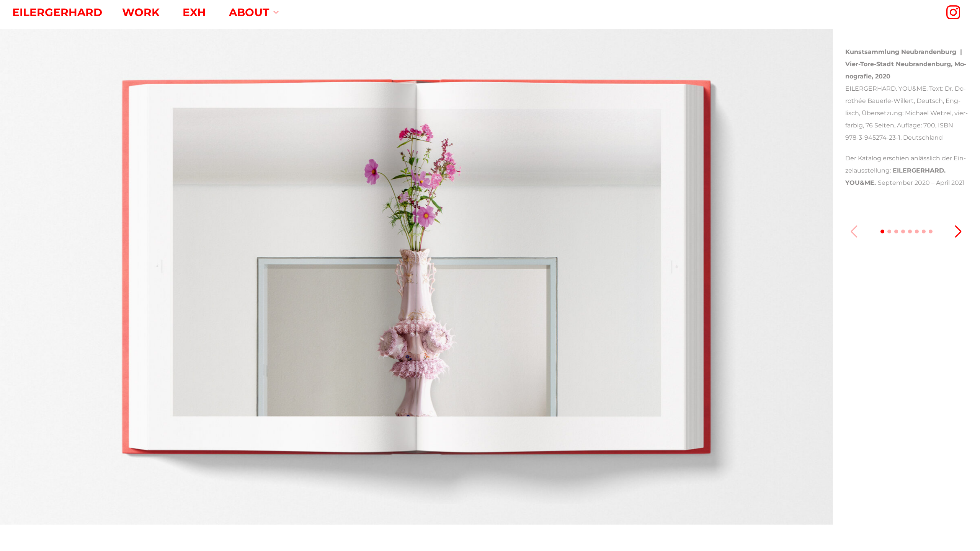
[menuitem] (141, 12)
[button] (882, 231)
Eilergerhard (57, 12)
